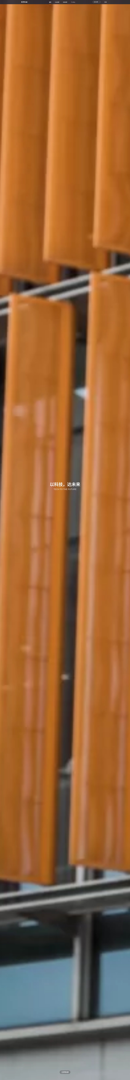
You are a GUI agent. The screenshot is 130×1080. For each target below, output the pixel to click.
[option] (50, 2)
